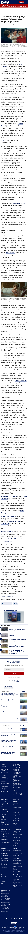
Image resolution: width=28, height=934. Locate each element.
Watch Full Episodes (17, 834)
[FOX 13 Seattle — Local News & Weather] (5, 2)
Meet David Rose (17, 836)
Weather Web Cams (5, 850)
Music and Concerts (5, 813)
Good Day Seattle (16, 800)
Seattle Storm (16, 855)
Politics (2, 806)
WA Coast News (16, 787)
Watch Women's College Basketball (5, 908)
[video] (23, 729)
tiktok (14, 919)
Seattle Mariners (16, 852)
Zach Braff (11, 539)
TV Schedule (3, 775)
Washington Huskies (17, 860)
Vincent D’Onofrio (21, 380)
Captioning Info (4, 786)
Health (2, 816)
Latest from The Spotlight (16, 832)
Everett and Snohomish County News (17, 776)
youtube (6, 919)
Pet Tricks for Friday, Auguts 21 (8, 746)
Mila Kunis (18, 539)
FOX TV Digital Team (13, 24)
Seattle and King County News (16, 770)
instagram (9, 919)
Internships (3, 781)
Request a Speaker (5, 783)
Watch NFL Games (5, 893)
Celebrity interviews (5, 842)
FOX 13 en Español (5, 822)
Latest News (5, 691)
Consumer (3, 814)
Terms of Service (15, 681)
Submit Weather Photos (16, 816)
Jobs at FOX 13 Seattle (4, 779)
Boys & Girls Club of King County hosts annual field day (9, 735)
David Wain (5, 523)
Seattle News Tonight (17, 767)
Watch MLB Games (5, 898)
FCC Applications (4, 791)
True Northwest (16, 814)
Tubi (15, 604)
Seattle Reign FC (16, 858)
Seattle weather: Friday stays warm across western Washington (8, 753)
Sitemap (3, 826)
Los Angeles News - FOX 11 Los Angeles (17, 792)
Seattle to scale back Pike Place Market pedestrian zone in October (9, 712)
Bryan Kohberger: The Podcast (18, 886)
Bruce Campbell (6, 541)
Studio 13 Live (5, 829)
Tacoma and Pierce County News (17, 773)
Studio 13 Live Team (5, 833)
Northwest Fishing (17, 871)
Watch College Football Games (4, 896)
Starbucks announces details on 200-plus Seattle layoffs (9, 706)
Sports (15, 848)
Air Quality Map (4, 858)
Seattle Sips (3, 838)
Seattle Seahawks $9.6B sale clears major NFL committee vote (10, 718)
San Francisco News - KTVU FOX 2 (17, 789)
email (22, 919)
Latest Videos (5, 726)
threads (16, 919)
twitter (19, 919)
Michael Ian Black (14, 521)
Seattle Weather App (5, 853)
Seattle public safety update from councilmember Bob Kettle (8, 741)
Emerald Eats (4, 836)
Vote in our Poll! (8, 686)
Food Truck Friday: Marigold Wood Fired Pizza (10, 728)
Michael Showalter (19, 203)
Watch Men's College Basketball (5, 905)
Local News (3, 801)
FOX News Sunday (5, 824)
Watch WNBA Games (5, 910)
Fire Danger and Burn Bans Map (6, 862)
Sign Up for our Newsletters (4, 770)
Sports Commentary (17, 866)
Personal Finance (5, 876)
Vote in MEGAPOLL (17, 807)
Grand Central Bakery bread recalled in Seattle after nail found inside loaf (16, 652)
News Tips (3, 766)
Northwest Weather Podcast (17, 883)
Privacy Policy (15, 680)
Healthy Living (4, 817)
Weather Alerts (4, 855)
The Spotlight (17, 829)
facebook (11, 919)
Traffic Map (3, 852)
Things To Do (16, 812)
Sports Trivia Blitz (17, 868)
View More (23, 691)
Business (3, 880)
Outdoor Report (16, 820)
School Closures (16, 818)
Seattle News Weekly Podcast (17, 877)
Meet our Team (4, 772)
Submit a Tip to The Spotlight (17, 844)
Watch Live (21, 2)
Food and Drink (4, 811)
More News (4, 799)
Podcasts (15, 875)
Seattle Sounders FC (17, 853)
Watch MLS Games (5, 911)
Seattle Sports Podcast (16, 880)
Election (3, 808)
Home (3, 764)
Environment (4, 819)
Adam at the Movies (17, 811)
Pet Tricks (15, 809)
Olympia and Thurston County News (16, 780)
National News (4, 804)
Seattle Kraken (16, 857)
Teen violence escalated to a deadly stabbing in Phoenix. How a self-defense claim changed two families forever (9, 694)
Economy (3, 881)
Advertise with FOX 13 (6, 785)
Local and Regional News (17, 765)
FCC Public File (4, 788)
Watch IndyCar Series (5, 902)
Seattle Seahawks (17, 850)
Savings (2, 883)
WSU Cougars (16, 862)
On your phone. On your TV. (11, 610)
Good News (3, 821)
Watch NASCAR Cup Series (5, 900)
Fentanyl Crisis (16, 842)
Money (3, 875)
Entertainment (20, 24)
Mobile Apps (4, 767)
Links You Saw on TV (5, 774)
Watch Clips (3, 831)
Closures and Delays (5, 857)
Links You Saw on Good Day (17, 822)
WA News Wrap (4, 803)
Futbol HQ (15, 869)
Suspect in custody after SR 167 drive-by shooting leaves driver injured (9, 700)
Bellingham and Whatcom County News (17, 784)
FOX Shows (3, 777)
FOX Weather (4, 867)
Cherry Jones (10, 252)
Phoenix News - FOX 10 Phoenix (17, 795)
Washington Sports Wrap (17, 864)
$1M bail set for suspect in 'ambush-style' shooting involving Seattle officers (17, 629)
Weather (3, 848)
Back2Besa (15, 824)
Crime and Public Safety (16, 838)
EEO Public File (4, 790)
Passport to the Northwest (4, 840)
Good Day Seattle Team (17, 805)
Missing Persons (16, 840)
